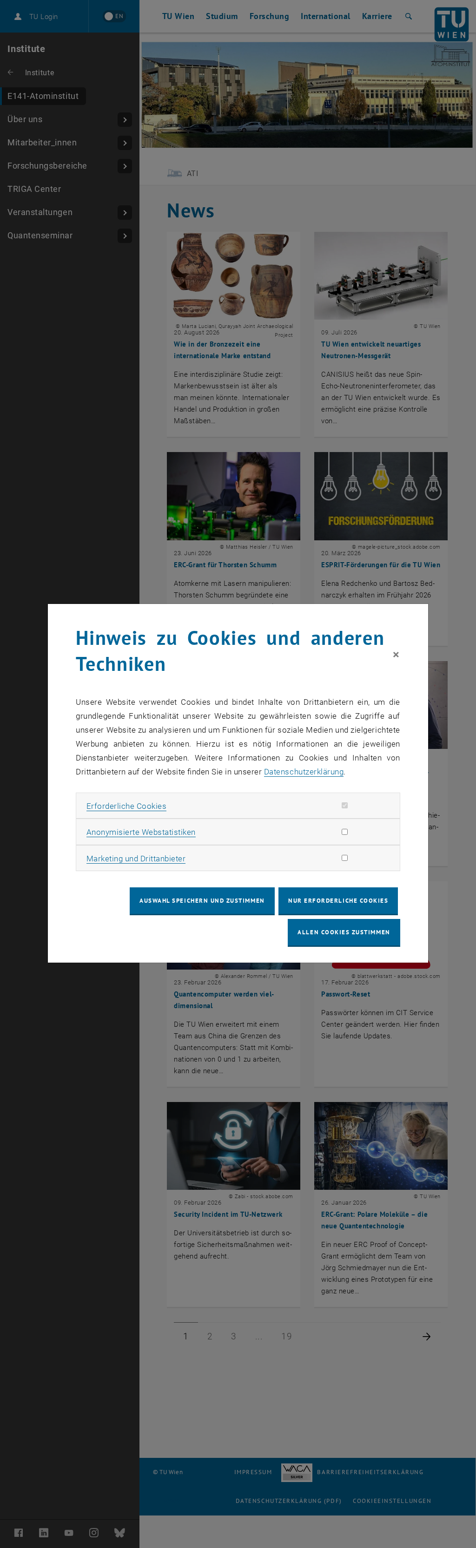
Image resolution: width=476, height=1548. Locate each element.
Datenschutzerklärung (304, 771)
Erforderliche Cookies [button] (126, 806)
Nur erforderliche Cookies (338, 901)
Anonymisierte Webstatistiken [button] (141, 832)
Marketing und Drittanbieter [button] (136, 858)
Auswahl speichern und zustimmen (201, 901)
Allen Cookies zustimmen (344, 932)
